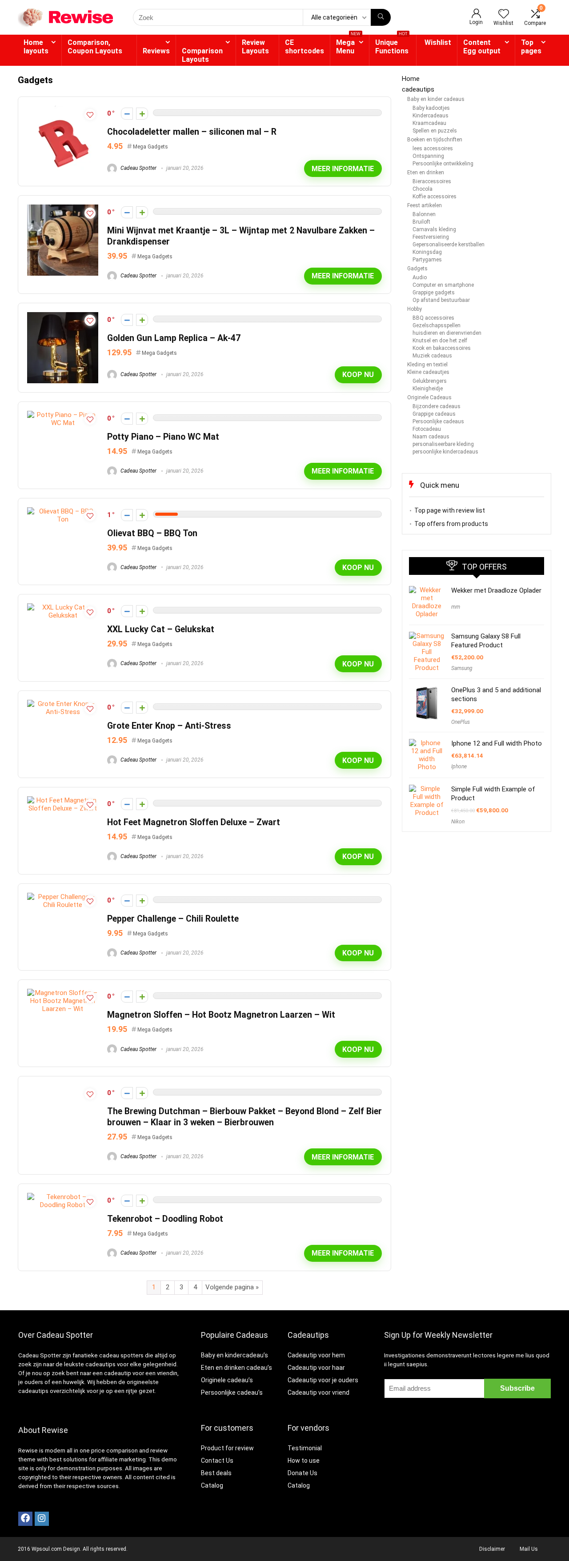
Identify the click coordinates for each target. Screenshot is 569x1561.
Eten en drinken (425, 172)
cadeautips (418, 89)
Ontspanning (428, 156)
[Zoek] (381, 17)
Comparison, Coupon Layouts (95, 46)
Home (411, 79)
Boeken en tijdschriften (434, 139)
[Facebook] (25, 1519)
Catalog (212, 1485)
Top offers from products (451, 523)
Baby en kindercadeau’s (234, 1355)
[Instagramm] (42, 1519)
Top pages (531, 46)
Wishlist (438, 42)
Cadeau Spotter (137, 168)
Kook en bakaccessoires (442, 348)
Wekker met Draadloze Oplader (496, 590)
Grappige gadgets (434, 292)
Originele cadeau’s (227, 1380)
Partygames (427, 260)
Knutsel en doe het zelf (440, 340)
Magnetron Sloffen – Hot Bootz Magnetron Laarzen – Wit (221, 1015)
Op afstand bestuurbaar (441, 300)
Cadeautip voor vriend (318, 1392)
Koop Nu (358, 374)
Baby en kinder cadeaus (436, 99)
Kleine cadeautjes (428, 372)
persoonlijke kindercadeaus (445, 452)
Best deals (216, 1473)
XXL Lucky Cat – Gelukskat (160, 629)
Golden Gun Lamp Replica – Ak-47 (173, 338)
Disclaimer (492, 1549)
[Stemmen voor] (142, 114)
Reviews (156, 51)
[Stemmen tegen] (127, 114)
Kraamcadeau (429, 123)
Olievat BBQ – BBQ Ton (152, 533)
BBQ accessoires (433, 318)
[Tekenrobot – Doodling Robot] (62, 1197)
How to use (304, 1460)
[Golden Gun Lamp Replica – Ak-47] (62, 316)
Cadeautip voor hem (316, 1355)
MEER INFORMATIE (343, 169)
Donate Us (302, 1473)
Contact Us (217, 1460)
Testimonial (305, 1448)
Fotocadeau (427, 429)
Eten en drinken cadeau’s (236, 1367)
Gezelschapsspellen (437, 325)
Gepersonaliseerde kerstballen (449, 244)
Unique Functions (392, 45)
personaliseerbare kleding (443, 444)
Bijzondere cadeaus (437, 406)
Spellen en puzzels (435, 131)
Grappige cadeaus (434, 414)
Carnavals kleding (434, 229)
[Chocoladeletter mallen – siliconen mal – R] (62, 110)
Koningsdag (427, 252)
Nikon (458, 822)
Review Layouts (255, 46)
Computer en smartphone (443, 285)
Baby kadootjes (431, 108)
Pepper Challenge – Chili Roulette (173, 919)
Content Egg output (482, 46)
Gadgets (417, 268)
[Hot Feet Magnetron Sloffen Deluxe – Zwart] (62, 800)
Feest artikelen (424, 205)
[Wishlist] (503, 14)
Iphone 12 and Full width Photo (496, 743)
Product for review (227, 1448)
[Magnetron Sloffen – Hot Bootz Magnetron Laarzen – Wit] (62, 993)
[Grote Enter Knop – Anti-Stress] (62, 704)
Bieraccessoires (432, 181)
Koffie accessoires (435, 196)
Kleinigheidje (428, 388)
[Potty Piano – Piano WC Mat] (62, 415)
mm (455, 607)
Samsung (462, 668)
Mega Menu (348, 45)
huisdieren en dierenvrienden (447, 333)
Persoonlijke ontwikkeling (443, 164)
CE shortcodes (304, 46)
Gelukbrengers (430, 381)
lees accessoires (433, 148)
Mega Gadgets (150, 147)
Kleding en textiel (427, 364)
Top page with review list (449, 510)
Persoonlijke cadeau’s (232, 1392)
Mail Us (529, 1549)
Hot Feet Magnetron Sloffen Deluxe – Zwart (193, 822)
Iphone (459, 766)
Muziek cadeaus (432, 356)
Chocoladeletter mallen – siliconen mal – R (191, 132)
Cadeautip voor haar (316, 1367)
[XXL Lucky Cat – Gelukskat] (62, 607)
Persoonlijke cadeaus (438, 421)
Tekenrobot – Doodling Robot (165, 1219)
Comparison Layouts (202, 55)
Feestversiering (431, 237)
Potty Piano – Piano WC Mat (163, 437)
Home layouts (36, 46)
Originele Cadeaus (429, 397)
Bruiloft (421, 222)
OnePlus (460, 722)
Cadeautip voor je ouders (323, 1380)
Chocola (423, 189)
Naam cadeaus (431, 436)
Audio (420, 277)
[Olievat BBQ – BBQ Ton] (62, 511)
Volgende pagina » (232, 1287)
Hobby (414, 309)
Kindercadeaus (431, 115)
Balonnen (424, 214)
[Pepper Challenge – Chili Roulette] (62, 897)
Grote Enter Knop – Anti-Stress (169, 726)
